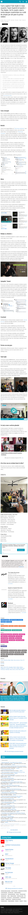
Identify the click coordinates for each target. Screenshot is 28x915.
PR (23, 660)
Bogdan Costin (4, 636)
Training (25, 900)
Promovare (3, 669)
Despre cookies (10, 912)
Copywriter (24, 650)
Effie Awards (3, 646)
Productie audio (3, 897)
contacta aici (21, 566)
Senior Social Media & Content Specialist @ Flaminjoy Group (13, 772)
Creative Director (4, 652)
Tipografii (21, 900)
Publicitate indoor (8, 899)
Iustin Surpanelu (4, 638)
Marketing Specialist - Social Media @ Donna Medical (12, 762)
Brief (5, 667)
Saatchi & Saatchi (15, 589)
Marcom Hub (8, 881)
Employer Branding (17, 892)
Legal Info (10, 911)
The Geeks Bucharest (13, 572)
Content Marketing (4, 892)
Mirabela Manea (4, 640)
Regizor (2, 654)
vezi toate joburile (14, 829)
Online (21, 660)
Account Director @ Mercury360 (8, 798)
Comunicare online (8, 850)
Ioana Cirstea (18, 636)
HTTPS (11, 668)
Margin (18, 668)
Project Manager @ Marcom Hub (8, 769)
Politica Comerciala (4, 911)
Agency (2, 667)
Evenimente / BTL (4, 894)
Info (2, 552)
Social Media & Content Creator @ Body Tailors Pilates (12, 781)
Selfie (11, 669)
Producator (24, 652)
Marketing (6, 660)
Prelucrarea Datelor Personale (17, 911)
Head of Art (17, 652)
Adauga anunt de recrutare (14, 832)
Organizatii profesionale (8, 855)
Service (13, 669)
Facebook (11, 626)
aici (1, 400)
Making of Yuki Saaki (5, 419)
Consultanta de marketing (22, 890)
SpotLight (12, 20)
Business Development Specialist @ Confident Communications (14, 766)
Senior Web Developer (19, 654)
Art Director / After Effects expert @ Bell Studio (11, 785)
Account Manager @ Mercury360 (8, 802)
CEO (19, 650)
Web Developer (4, 656)
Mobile (12, 660)
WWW (22, 669)
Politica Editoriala (16, 910)
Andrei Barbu (21, 634)
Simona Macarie (4, 642)
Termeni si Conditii (4, 912)
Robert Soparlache (20, 640)
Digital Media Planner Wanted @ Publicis (9, 792)
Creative (14, 667)
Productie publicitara (16, 897)
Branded (16, 20)
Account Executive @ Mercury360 (8, 805)
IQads (20, 20)
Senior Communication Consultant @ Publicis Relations (12, 796)
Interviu (14, 668)
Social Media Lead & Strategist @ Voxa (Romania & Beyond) (13, 813)
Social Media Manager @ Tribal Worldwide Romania (11, 789)
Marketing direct (3, 895)
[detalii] (13, 764)
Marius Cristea (18, 638)
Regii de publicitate (11, 900)
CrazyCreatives (4, 626)
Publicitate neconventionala (16, 899)
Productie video (23, 897)
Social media (18, 669)
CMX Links (8, 877)
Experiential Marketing (8, 883)
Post (23, 668)
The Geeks (14, 574)
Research (16, 900)
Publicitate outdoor (4, 900)
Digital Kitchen (9, 849)
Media (9, 660)
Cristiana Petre (12, 636)
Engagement (3, 668)
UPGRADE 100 (22, 626)
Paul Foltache (12, 640)
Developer (11, 652)
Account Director (4, 650)
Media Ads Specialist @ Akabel (8, 816)
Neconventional (17, 660)
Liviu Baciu (12, 638)
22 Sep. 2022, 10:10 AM (5, 20)
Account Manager (13, 650)
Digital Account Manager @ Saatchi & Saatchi (10, 823)
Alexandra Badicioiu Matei (6, 634)
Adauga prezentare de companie (14, 888)
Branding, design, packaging (9, 864)
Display (21, 667)
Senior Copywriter (9, 654)
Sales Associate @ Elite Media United (9, 809)
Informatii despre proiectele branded (14, 751)
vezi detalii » (10, 583)
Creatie (2, 660)
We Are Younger (9, 863)
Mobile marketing (13, 895)
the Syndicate (9, 872)
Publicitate (7, 669)
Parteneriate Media (9, 909)
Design (18, 667)
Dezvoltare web (10, 892)
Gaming (17, 894)
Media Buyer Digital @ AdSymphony (8, 820)
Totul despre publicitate (19, 128)
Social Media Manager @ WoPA (8, 778)
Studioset (10, 603)
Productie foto (9, 897)
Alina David (15, 634)
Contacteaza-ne (16, 912)
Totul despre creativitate (5, 630)
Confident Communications (12, 845)
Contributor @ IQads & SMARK (6, 910)
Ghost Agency (9, 840)
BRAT (6, 854)
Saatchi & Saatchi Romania (15, 588)
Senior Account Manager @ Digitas (8, 774)
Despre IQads (3, 909)
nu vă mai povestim (7, 95)
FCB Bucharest (9, 859)
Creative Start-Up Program (17, 909)
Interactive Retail (22, 894)
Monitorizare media (20, 895)
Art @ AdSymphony (5, 827)
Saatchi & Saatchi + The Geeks (16, 619)
